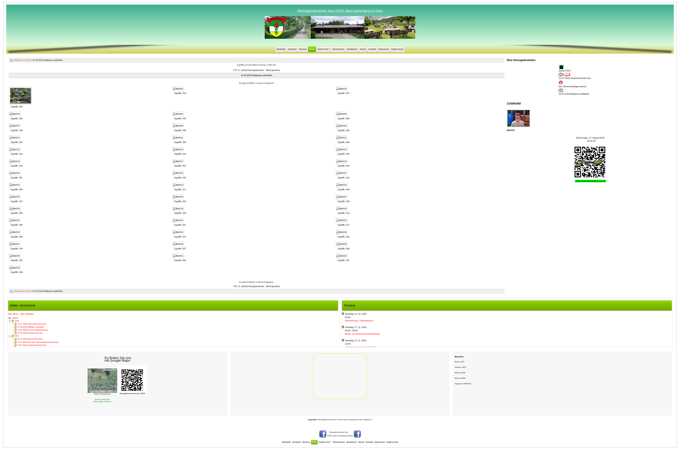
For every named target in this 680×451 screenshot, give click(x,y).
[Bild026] (178, 197)
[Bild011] (178, 138)
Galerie (15, 318)
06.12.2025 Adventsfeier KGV (30, 339)
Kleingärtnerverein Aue (339, 432)
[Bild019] (15, 173)
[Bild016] (15, 161)
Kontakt (372, 49)
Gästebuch (352, 49)
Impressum (383, 49)
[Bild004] (15, 114)
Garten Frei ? (323, 49)
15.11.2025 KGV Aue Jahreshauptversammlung (38, 342)
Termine (303, 49)
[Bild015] (342, 150)
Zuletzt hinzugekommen (252, 70)
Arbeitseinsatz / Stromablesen (359, 320)
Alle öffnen (14, 314)
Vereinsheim (338, 49)
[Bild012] (342, 138)
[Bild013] (15, 150)
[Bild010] (15, 138)
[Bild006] (342, 114)
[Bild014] (178, 150)
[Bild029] (178, 209)
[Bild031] (15, 220)
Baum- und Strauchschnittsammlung (362, 334)
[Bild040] (15, 256)
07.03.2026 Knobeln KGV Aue (30, 333)
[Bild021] (342, 173)
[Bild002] (178, 89)
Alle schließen (27, 314)
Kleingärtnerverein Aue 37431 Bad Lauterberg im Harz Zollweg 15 (340, 420)
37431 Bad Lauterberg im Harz (340, 436)
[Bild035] (178, 232)
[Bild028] (15, 209)
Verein (363, 49)
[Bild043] (15, 268)
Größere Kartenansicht (102, 394)
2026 (17, 321)
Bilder (312, 49)
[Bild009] (342, 126)
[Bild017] (178, 161)
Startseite (280, 49)
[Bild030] (342, 209)
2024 (27, 60)
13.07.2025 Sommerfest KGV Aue (32, 345)
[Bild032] (178, 220)
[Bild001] (21, 96)
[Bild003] (342, 89)
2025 (17, 336)
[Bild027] (342, 197)
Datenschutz (397, 49)
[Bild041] (178, 256)
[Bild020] (178, 173)
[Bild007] (15, 126)
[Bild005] (178, 114)
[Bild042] (342, 256)
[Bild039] (342, 244)
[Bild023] (178, 185)
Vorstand (292, 49)
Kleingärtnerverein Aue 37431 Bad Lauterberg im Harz (340, 10)
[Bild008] (178, 126)
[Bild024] (342, 185)
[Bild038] (178, 244)
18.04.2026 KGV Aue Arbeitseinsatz (33, 330)
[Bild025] (15, 197)
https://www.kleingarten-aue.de (591, 181)
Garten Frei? (565, 71)
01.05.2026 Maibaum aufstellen (31, 327)
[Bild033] (342, 220)
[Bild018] (342, 161)
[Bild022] (15, 185)
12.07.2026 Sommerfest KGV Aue (32, 324)
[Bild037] (15, 244)
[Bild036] (342, 232)
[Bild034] (15, 232)
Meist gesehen (273, 70)
